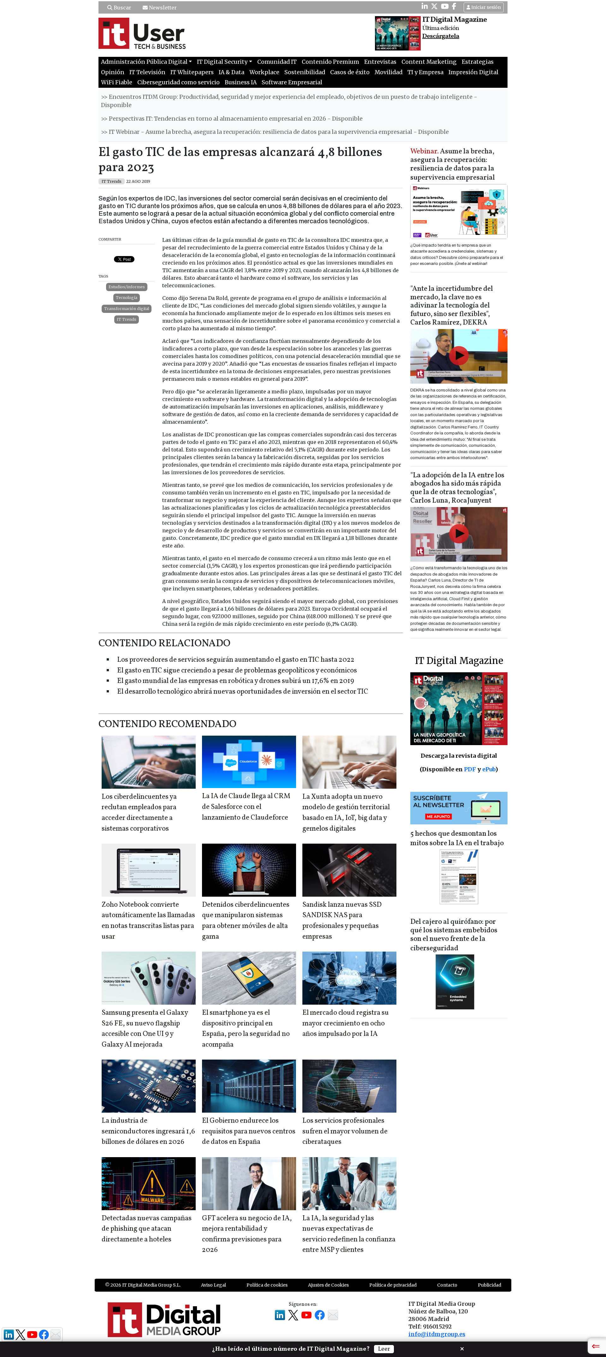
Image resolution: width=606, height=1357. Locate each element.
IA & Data (231, 72)
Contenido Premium (330, 61)
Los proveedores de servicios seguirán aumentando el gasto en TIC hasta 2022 (235, 660)
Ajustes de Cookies (328, 1285)
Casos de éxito (350, 72)
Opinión (112, 72)
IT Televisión (147, 72)
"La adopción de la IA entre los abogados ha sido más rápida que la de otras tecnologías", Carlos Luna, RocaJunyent (457, 488)
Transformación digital (126, 308)
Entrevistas (380, 61)
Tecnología (126, 297)
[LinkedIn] (425, 6)
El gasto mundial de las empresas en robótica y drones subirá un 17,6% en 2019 (235, 681)
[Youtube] (445, 6)
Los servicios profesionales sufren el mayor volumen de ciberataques (345, 1131)
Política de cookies (267, 1285)
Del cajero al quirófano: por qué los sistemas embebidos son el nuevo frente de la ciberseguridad (453, 935)
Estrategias (478, 61)
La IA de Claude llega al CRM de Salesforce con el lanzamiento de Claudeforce (246, 807)
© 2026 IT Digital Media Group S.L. (143, 1285)
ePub (488, 769)
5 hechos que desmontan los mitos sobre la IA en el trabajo (457, 838)
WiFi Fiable (116, 82)
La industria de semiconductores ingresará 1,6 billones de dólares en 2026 (148, 1131)
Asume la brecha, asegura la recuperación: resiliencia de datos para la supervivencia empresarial (452, 165)
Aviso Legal (213, 1285)
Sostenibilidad (304, 72)
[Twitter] (434, 6)
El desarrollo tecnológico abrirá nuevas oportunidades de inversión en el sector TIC (242, 692)
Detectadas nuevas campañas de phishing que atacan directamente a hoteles (147, 1229)
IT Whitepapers (192, 72)
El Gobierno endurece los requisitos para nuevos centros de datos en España (248, 1131)
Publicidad (489, 1285)
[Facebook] (454, 6)
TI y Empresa (425, 72)
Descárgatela (440, 36)
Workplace (264, 72)
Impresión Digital (473, 72)
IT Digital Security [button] (222, 61)
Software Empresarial (292, 82)
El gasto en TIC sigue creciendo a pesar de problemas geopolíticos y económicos (237, 671)
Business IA (241, 82)
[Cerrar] (462, 1348)
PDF (470, 769)
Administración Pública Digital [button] (144, 61)
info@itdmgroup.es (436, 1334)
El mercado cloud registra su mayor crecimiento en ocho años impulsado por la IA (345, 1023)
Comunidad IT (277, 61)
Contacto (447, 1285)
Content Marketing (429, 61)
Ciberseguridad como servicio (178, 82)
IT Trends (126, 319)
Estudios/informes (127, 286)
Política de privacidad (393, 1285)
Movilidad (388, 72)
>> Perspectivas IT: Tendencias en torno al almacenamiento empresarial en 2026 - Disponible (232, 118)
